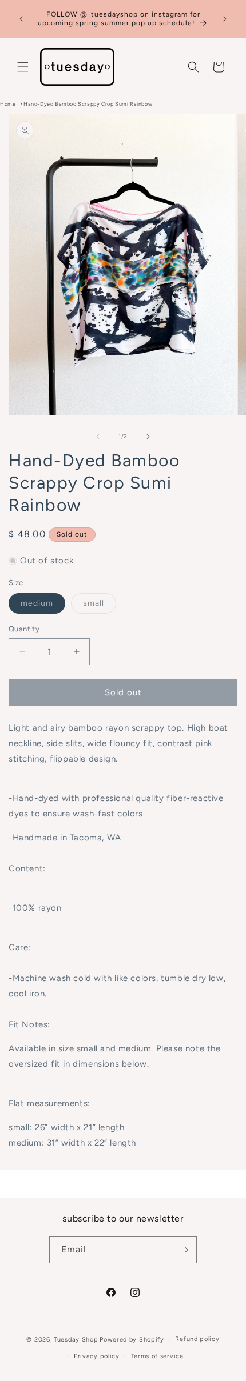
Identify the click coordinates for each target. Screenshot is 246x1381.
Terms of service (157, 1356)
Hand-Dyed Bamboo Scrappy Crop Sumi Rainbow (87, 104)
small (99, 606)
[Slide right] (148, 436)
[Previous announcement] (21, 18)
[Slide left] (97, 436)
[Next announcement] (224, 18)
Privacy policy (97, 1356)
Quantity (24, 629)
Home (7, 104)
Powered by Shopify (132, 1339)
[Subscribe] (183, 1249)
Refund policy (197, 1339)
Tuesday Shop (76, 1339)
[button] (22, 66)
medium (43, 606)
